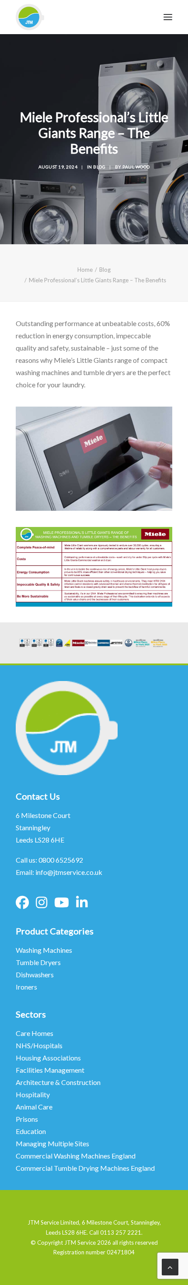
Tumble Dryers (38, 962)
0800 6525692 (60, 860)
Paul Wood (136, 166)
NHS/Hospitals (40, 1045)
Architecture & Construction (58, 1082)
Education (31, 1131)
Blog (99, 166)
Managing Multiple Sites (52, 1143)
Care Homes (35, 1033)
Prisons (27, 1119)
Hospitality (33, 1094)
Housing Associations (48, 1057)
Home (85, 269)
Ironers (26, 987)
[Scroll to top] (170, 1266)
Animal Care (34, 1106)
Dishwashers (35, 974)
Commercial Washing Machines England (76, 1156)
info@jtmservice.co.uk (68, 872)
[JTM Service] (30, 17)
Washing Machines (44, 950)
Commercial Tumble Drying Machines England (85, 1168)
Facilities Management (51, 1070)
